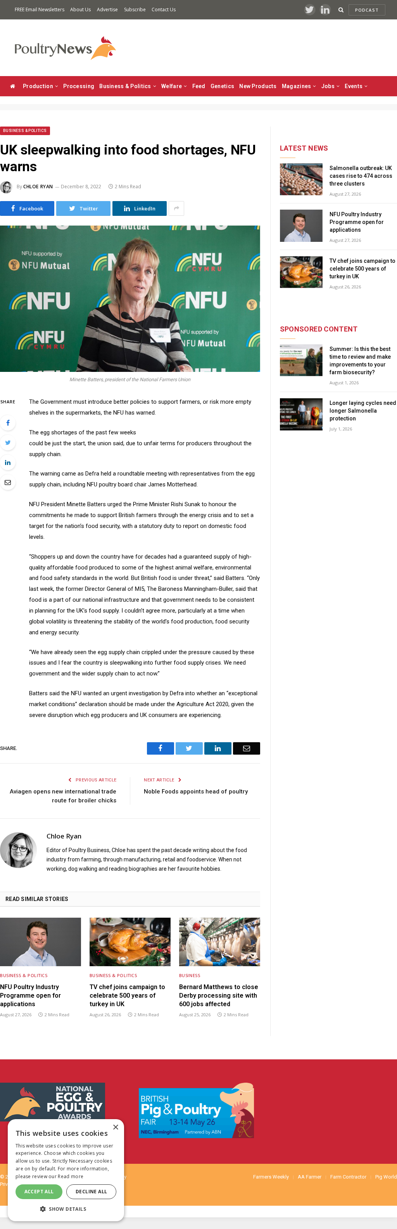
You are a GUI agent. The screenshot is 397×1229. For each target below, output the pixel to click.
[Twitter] (8, 442)
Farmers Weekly (271, 1177)
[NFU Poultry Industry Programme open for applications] (40, 942)
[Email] (8, 482)
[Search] (341, 10)
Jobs (328, 86)
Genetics (222, 86)
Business (189, 975)
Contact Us (164, 9)
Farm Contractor (348, 1177)
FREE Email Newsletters (39, 9)
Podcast (367, 10)
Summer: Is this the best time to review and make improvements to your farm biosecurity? (360, 360)
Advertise (107, 9)
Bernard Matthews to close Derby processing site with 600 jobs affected (218, 995)
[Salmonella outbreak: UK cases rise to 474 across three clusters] (301, 179)
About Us (80, 9)
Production (38, 86)
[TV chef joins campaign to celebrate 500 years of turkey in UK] (130, 942)
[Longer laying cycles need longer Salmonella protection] (301, 414)
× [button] (115, 1127)
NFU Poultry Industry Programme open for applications (30, 995)
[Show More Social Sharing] (176, 208)
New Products (257, 86)
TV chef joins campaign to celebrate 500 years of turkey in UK (127, 995)
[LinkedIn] (8, 462)
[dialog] (66, 1170)
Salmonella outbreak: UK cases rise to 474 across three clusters (361, 176)
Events (353, 86)
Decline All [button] (91, 1191)
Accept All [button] (39, 1191)
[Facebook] (8, 422)
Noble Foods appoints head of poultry (196, 791)
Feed (198, 86)
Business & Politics (125, 86)
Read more (70, 1176)
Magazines (296, 86)
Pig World (386, 1177)
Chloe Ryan (38, 186)
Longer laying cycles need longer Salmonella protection (363, 411)
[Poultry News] (65, 48)
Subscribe (135, 9)
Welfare (171, 86)
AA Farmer (309, 1177)
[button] (66, 1208)
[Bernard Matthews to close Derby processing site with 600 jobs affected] (219, 942)
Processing (78, 86)
